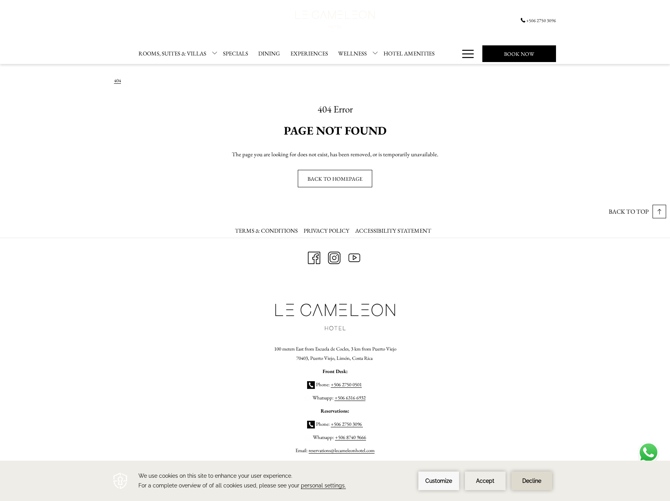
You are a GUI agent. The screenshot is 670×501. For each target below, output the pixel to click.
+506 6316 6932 (350, 397)
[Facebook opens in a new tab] (314, 256)
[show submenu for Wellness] (375, 53)
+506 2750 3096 (541, 20)
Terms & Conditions (266, 230)
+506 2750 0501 (346, 384)
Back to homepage (335, 178)
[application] (335, 481)
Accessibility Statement (393, 230)
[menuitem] (172, 53)
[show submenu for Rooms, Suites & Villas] (214, 53)
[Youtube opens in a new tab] (354, 256)
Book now (519, 53)
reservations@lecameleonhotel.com (342, 450)
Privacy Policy (326, 230)
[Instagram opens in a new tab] (334, 256)
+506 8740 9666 (350, 437)
